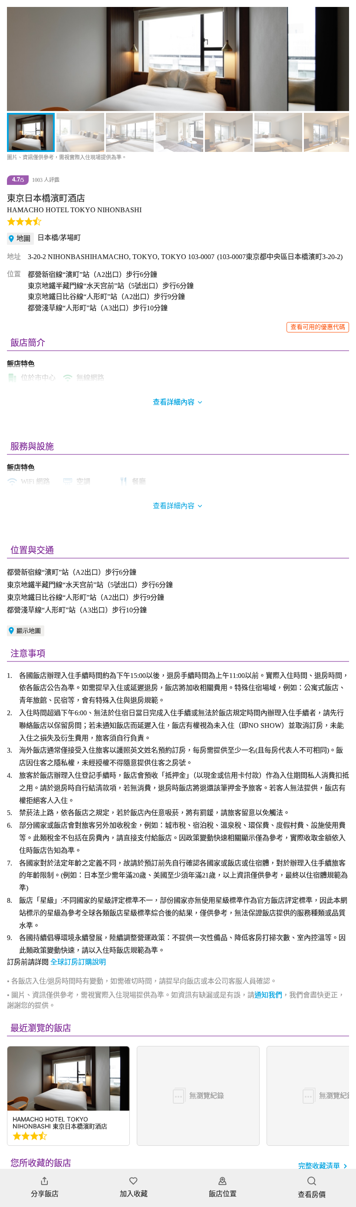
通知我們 (268, 995)
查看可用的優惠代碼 (317, 327)
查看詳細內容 (173, 506)
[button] (18, 59)
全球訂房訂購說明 (78, 962)
